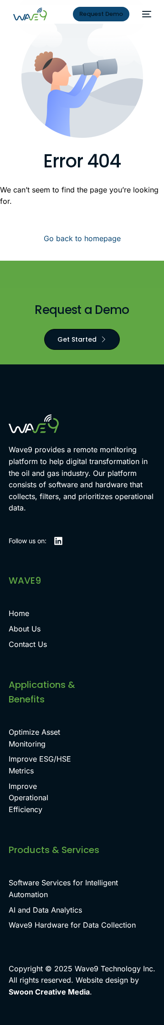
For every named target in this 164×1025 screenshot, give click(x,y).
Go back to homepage (82, 238)
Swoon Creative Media (49, 991)
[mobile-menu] (144, 14)
